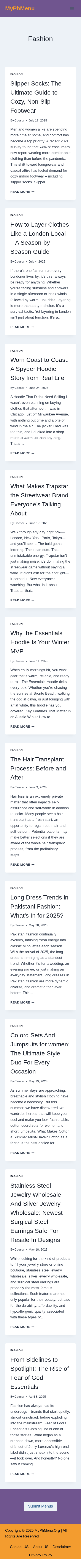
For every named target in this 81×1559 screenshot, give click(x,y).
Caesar (19, 120)
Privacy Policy (40, 1555)
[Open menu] (72, 8)
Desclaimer (62, 1547)
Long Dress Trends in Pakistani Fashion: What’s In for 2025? (39, 906)
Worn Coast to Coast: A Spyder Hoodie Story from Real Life (39, 368)
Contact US (19, 1547)
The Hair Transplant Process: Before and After (38, 768)
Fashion (16, 74)
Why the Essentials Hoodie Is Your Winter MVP (39, 642)
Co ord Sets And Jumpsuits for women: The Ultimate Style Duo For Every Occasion (40, 1053)
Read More (22, 191)
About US (40, 1547)
